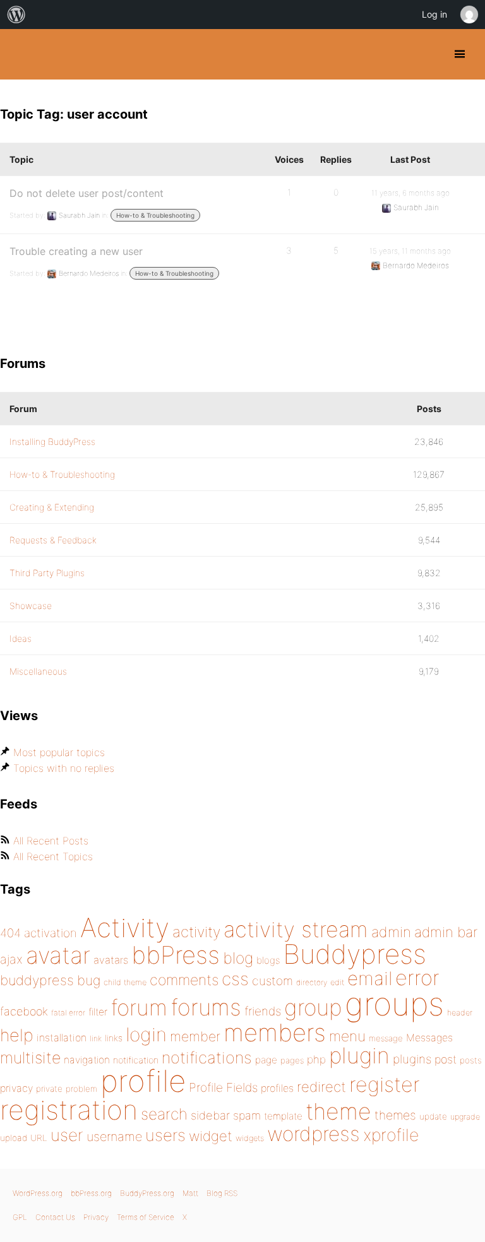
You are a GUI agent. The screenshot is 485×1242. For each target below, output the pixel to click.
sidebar (210, 1115)
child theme (125, 982)
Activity (124, 927)
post (445, 1059)
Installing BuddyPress (52, 441)
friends (262, 1011)
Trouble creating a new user (76, 251)
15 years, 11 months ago (410, 251)
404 (10, 933)
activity (196, 932)
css (235, 979)
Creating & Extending (51, 507)
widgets (250, 1138)
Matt (190, 1193)
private (49, 1089)
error (417, 977)
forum (139, 1007)
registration (69, 1110)
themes (395, 1115)
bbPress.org (91, 1193)
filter (97, 1012)
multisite (30, 1057)
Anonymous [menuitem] (468, 14)
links (114, 1037)
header (459, 1012)
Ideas (20, 638)
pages (292, 1060)
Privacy (96, 1217)
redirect (321, 1087)
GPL (20, 1217)
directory (311, 982)
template (283, 1116)
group (313, 1007)
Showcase (30, 605)
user (67, 1135)
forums (206, 1007)
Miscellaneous (38, 671)
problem (81, 1089)
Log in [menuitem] (434, 14)
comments (184, 980)
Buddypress (354, 954)
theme (338, 1111)
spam (247, 1115)
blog (238, 958)
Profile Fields (223, 1087)
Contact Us (55, 1217)
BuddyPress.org (20, 54)
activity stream (296, 929)
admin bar (445, 931)
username (114, 1136)
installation (62, 1037)
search (164, 1113)
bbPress (175, 954)
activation (50, 933)
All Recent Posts (50, 840)
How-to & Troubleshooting (155, 215)
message (386, 1038)
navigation (87, 1060)
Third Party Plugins (47, 572)
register (384, 1084)
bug (88, 980)
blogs (268, 960)
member (195, 1036)
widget (210, 1136)
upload (13, 1138)
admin (391, 932)
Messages (429, 1037)
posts (471, 1060)
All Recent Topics (53, 856)
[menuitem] (16, 14)
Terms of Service (145, 1217)
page (266, 1060)
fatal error (68, 1012)
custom (272, 980)
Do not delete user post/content (86, 193)
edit (337, 982)
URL (38, 1138)
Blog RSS (222, 1193)
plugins (412, 1059)
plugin (359, 1055)
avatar (58, 955)
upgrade (465, 1116)
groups (394, 1004)
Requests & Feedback (53, 540)
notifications (207, 1057)
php (316, 1059)
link (96, 1038)
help (16, 1035)
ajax (11, 959)
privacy (16, 1088)
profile (143, 1081)
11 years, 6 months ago (410, 193)
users (165, 1135)
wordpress (313, 1133)
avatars (110, 960)
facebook (24, 1011)
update (433, 1116)
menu (347, 1036)
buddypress (37, 980)
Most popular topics (59, 752)
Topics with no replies (63, 768)
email (369, 978)
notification (136, 1060)
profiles (277, 1088)
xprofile (391, 1135)
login (146, 1034)
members (275, 1032)
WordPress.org (38, 1193)
